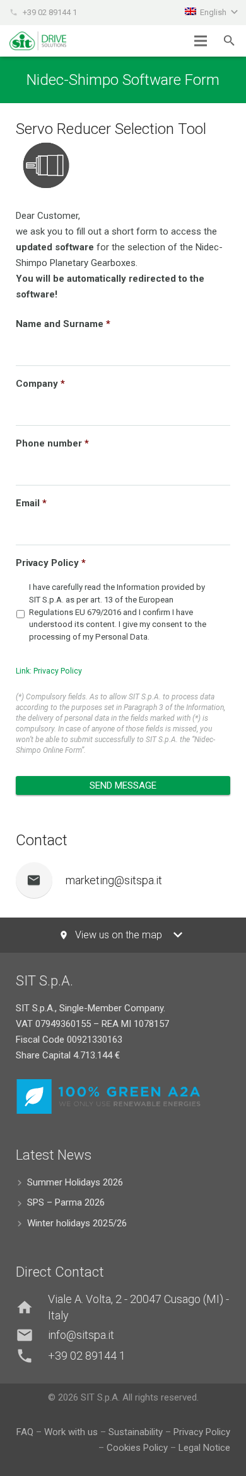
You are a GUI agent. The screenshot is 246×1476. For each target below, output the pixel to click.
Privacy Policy (51, 563)
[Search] (229, 41)
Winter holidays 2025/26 (77, 1223)
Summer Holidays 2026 (75, 1182)
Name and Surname (63, 324)
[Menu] (200, 41)
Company (40, 383)
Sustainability (135, 1432)
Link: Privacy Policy (49, 671)
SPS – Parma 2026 (66, 1202)
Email (31, 503)
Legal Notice (204, 1447)
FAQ (24, 1432)
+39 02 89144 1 (50, 12)
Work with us (71, 1432)
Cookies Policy (138, 1447)
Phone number (52, 443)
